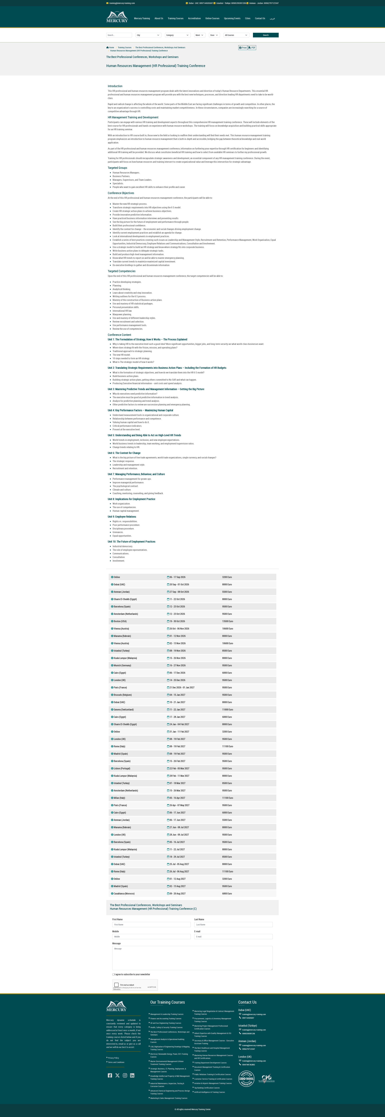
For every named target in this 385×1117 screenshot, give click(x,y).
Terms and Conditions (116, 1062)
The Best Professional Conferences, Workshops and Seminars (169, 1033)
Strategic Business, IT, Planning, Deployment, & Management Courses (168, 1070)
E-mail (197, 931)
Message (116, 943)
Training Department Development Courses (210, 1062)
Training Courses (175, 18)
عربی (272, 18)
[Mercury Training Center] (116, 1006)
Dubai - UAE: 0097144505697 (201, 3)
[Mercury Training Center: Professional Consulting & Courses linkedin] (132, 1075)
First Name (117, 919)
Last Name (199, 919)
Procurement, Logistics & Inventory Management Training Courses (212, 1020)
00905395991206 (248, 1033)
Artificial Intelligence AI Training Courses (209, 1092)
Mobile (115, 931)
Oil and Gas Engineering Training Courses (165, 1023)
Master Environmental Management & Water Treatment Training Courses (167, 1063)
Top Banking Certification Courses (207, 1087)
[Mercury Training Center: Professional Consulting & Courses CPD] (267, 1078)
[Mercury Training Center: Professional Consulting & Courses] (117, 16)
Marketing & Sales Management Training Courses (168, 1098)
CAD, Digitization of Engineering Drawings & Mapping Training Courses (169, 1048)
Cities (247, 18)
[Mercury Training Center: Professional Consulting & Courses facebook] (110, 1075)
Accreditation (194, 18)
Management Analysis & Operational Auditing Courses (167, 1041)
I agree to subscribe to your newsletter (132, 974)
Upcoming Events (232, 18)
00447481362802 (248, 1064)
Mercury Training (142, 18)
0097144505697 (248, 1018)
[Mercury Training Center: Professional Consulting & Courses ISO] (246, 1078)
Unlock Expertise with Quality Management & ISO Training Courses (212, 1035)
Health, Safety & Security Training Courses (166, 1027)
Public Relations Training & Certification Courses (212, 1074)
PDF (253, 47)
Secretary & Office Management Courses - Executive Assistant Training (214, 1042)
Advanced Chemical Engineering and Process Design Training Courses (170, 1092)
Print (244, 47)
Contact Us (260, 18)
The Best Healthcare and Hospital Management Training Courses (212, 1049)
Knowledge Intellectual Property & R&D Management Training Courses (170, 1077)
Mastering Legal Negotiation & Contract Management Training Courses (214, 1012)
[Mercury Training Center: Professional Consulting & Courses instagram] (125, 1075)
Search (266, 35)
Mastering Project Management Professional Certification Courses (211, 1027)
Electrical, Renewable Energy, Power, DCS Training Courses (169, 1055)
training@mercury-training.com (122, 3)
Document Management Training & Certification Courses (212, 1068)
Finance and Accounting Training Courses (165, 1018)
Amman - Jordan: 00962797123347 (264, 3)
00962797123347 (248, 1049)
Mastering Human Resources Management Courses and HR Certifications (213, 1057)
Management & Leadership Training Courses (166, 1014)
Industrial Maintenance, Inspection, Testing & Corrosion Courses (167, 1085)
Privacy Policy (113, 1057)
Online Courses (212, 18)
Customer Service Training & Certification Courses (213, 1078)
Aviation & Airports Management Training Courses (213, 1083)
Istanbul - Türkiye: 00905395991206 (231, 3)
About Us (159, 18)
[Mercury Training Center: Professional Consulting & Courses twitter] (117, 1075)
